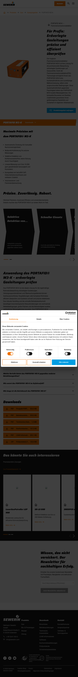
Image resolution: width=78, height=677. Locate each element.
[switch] (29, 353)
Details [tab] (39, 319)
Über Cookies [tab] (64, 319)
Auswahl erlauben (39, 362)
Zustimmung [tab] (13, 319)
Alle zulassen (63, 362)
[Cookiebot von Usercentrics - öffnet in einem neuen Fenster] (67, 313)
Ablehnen (14, 362)
